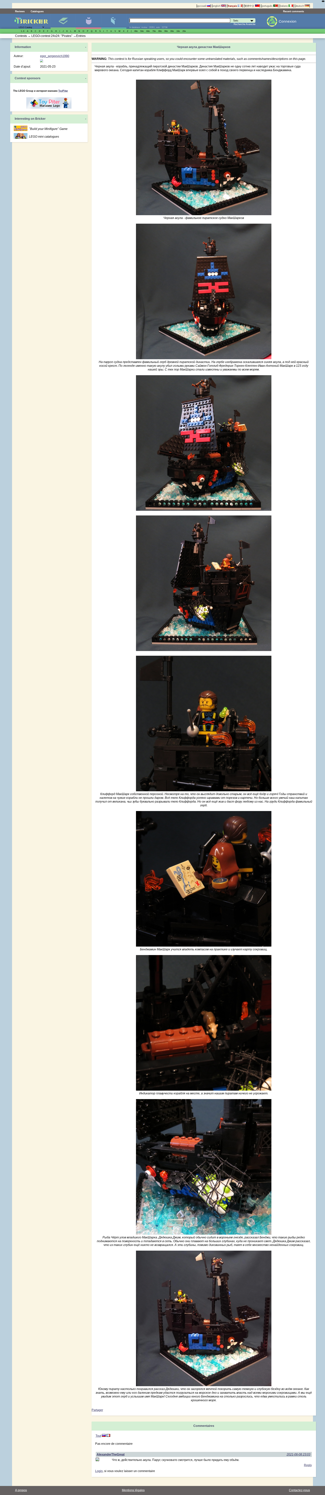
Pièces (113, 21)
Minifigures (88, 21)
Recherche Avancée (244, 24)
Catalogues (37, 11)
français (233, 6)
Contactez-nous (299, 1490)
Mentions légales (133, 1490)
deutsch (300, 6)
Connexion (287, 21)
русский (202, 6)
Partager (97, 1410)
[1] (104, 1435)
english (217, 6)
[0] (108, 1435)
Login (99, 1471)
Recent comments (293, 11)
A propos (21, 1490)
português (267, 6)
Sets (63, 21)
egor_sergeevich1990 (54, 56)
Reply (308, 1465)
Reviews (20, 11)
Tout (98, 1435)
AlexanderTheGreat (111, 1454)
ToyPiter (63, 90)
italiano (284, 6)
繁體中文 (250, 6)
